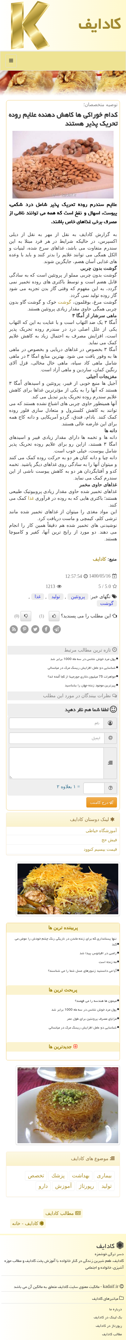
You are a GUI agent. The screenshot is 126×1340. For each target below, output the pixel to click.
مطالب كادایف (112, 1334)
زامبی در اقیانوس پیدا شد (98, 953)
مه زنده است (108, 962)
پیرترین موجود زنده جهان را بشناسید (90, 685)
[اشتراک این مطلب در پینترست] (24, 628)
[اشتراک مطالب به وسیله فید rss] (13, 628)
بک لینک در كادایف (108, 1317)
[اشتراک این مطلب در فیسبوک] (46, 628)
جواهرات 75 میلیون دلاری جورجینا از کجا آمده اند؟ (82, 676)
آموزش (63, 1186)
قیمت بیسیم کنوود (100, 849)
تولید (55, 596)
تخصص (36, 1175)
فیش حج (109, 839)
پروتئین (78, 596)
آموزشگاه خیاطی (101, 830)
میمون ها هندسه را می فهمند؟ (96, 1000)
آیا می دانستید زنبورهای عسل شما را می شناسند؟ (82, 970)
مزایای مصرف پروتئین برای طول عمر (92, 1018)
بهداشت (80, 1175)
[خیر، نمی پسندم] (25, 616)
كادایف (100, 23)
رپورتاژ (86, 1186)
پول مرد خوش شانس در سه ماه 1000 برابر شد (83, 659)
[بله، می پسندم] (54, 616)
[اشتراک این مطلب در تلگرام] (56, 628)
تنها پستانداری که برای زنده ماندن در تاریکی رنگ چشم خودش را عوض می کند (66, 941)
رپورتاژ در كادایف (109, 1325)
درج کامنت (99, 802)
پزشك (58, 1175)
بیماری (104, 1175)
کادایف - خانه (26, 1223)
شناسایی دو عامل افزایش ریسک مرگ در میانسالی (82, 667)
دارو (43, 1186)
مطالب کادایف (60, 1213)
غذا (31, 498)
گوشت (64, 302)
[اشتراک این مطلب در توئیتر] (35, 628)
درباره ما (115, 1309)
